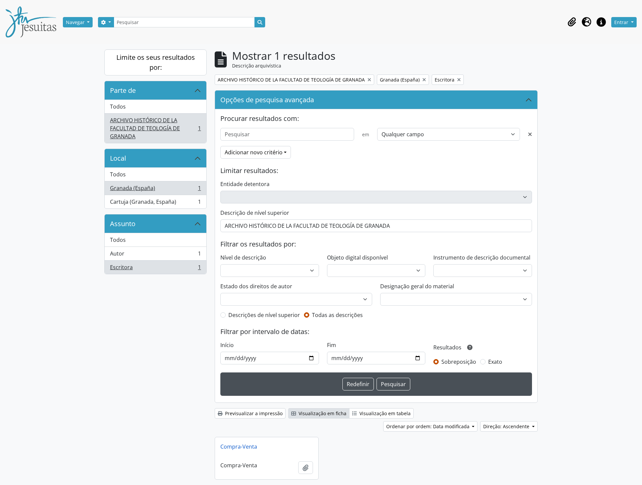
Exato (495, 361)
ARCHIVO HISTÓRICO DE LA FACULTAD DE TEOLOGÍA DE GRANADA (155, 128)
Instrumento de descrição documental (481, 257)
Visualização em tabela (384, 413)
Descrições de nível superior (264, 315)
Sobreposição (458, 361)
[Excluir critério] (530, 134)
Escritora (155, 269)
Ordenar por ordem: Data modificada (428, 426)
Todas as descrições (337, 315)
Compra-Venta (238, 446)
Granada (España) (155, 189)
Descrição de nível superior (254, 212)
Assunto (122, 223)
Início (227, 345)
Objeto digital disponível (357, 257)
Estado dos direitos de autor (256, 286)
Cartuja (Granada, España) (155, 203)
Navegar (76, 22)
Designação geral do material (417, 286)
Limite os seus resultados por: (155, 62)
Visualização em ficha (321, 413)
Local (118, 158)
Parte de (123, 90)
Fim (331, 345)
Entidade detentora (245, 184)
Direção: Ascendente (507, 426)
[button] (571, 22)
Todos (118, 106)
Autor (155, 255)
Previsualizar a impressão (253, 413)
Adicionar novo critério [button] (254, 152)
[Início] (33, 22)
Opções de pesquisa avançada (267, 99)
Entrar (622, 22)
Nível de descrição (243, 257)
